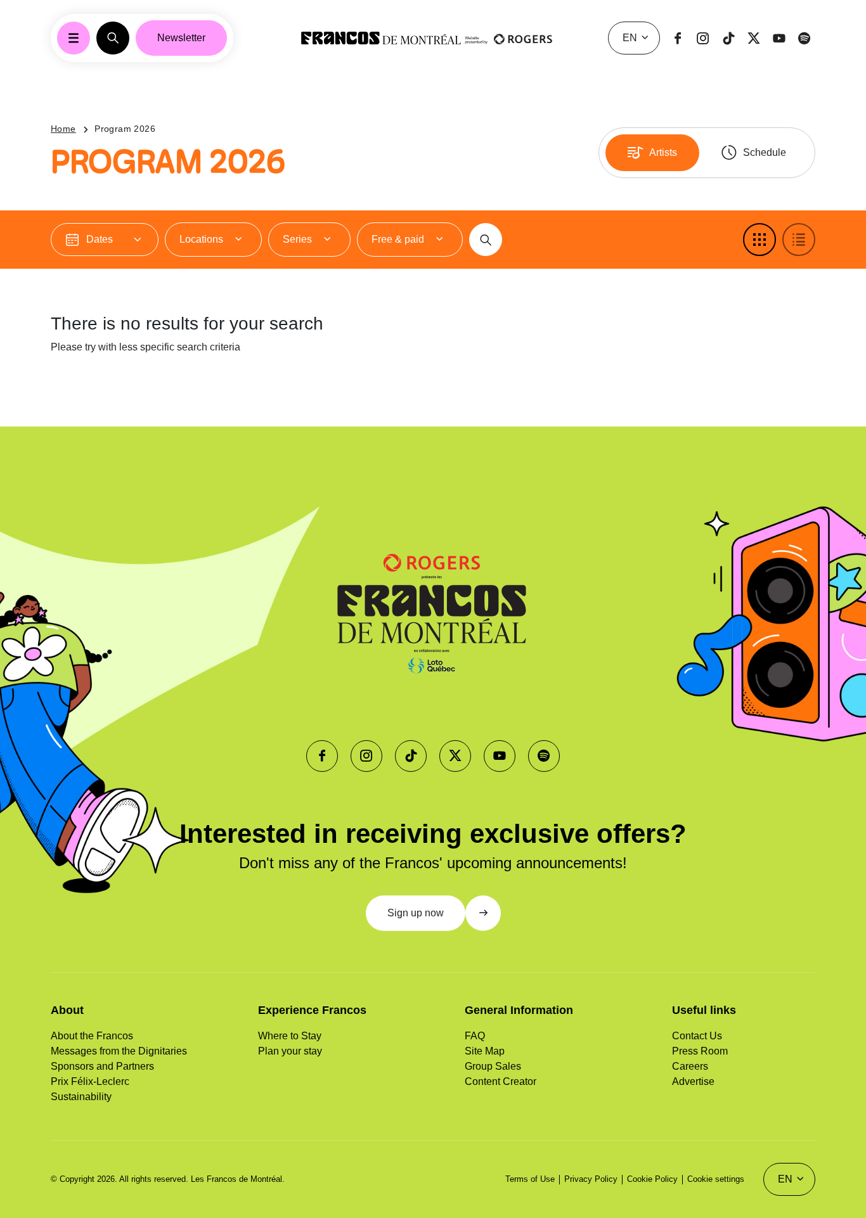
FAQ (475, 1035)
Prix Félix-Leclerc (90, 1081)
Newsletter (181, 37)
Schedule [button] (764, 152)
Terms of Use (530, 1179)
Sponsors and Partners (102, 1066)
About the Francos (92, 1035)
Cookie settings (715, 1179)
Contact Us (697, 1035)
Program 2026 (124, 129)
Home (63, 129)
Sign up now (415, 912)
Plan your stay (290, 1051)
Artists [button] (663, 152)
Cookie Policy (652, 1179)
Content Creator (500, 1081)
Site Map (485, 1051)
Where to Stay (289, 1035)
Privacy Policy (590, 1179)
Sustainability (81, 1096)
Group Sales (493, 1066)
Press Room (700, 1051)
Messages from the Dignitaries (119, 1051)
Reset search (104, 392)
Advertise (693, 1081)
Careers (690, 1066)
